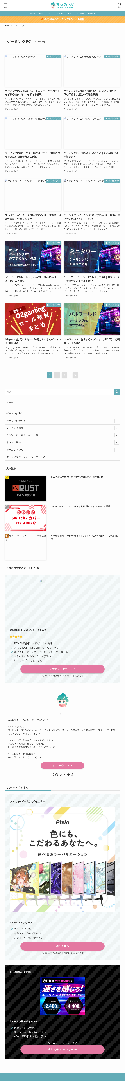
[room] (64, 774)
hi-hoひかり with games (62, 1049)
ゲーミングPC (14, 413)
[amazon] (72, 774)
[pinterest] (68, 774)
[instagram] (56, 774)
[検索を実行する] (117, 392)
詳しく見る (62, 946)
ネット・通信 (13, 442)
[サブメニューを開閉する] (116, 421)
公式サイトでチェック (62, 669)
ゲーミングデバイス (17, 420)
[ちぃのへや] (62, 5)
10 (75, 375)
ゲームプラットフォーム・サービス (25, 457)
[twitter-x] (52, 774)
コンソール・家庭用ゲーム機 (22, 435)
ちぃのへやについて (62, 765)
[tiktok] (60, 774)
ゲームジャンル (14, 449)
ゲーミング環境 (14, 428)
